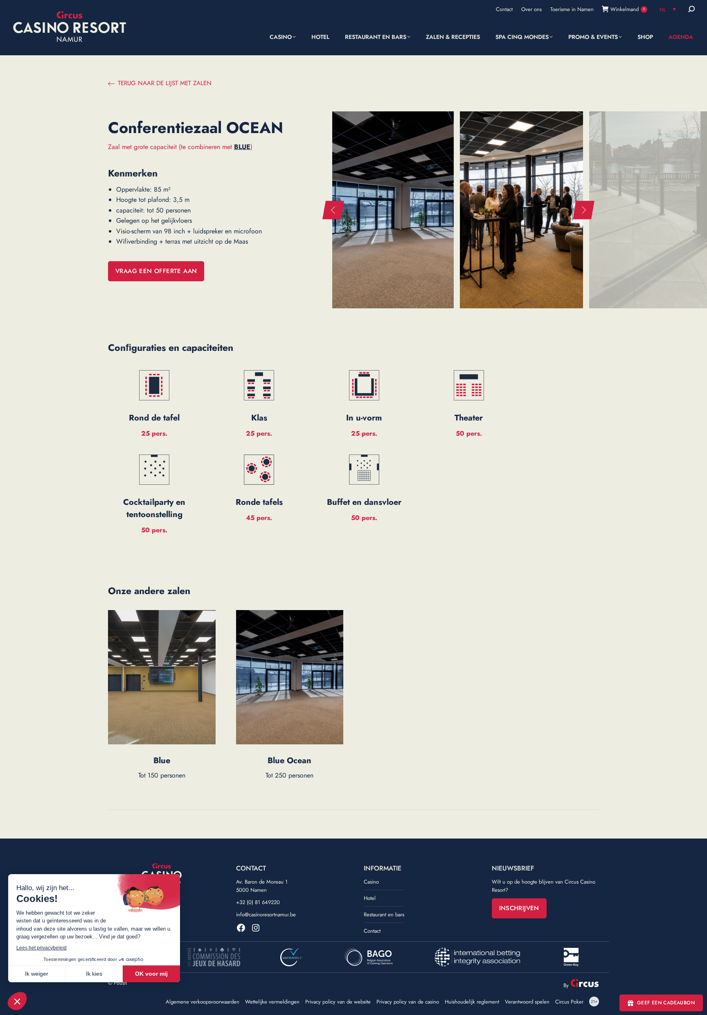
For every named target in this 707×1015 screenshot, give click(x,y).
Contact (372, 931)
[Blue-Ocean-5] (392, 209)
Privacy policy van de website (338, 1002)
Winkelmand (627, 9)
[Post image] (162, 677)
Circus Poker (569, 1002)
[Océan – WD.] (521, 209)
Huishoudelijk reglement (472, 1002)
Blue (161, 760)
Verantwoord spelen (527, 1002)
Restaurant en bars (384, 914)
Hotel (370, 898)
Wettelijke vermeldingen (272, 1002)
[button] (333, 210)
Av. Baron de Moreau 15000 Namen (262, 886)
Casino (371, 882)
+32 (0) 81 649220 (258, 902)
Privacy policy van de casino (407, 1002)
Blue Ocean (289, 760)
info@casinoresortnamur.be (266, 914)
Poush (120, 983)
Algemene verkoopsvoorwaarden (202, 1002)
